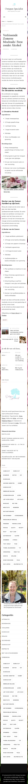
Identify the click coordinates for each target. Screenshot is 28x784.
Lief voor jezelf (8, 499)
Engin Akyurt (15, 313)
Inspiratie (6, 30)
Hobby (20, 483)
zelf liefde (6, 564)
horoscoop (7, 487)
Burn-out (16, 471)
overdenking (19, 515)
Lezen (19, 495)
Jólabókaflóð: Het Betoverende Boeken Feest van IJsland (13, 458)
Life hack (20, 499)
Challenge (5, 628)
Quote (13, 527)
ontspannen (7, 515)
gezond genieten (8, 483)
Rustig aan (6, 434)
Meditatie (6, 507)
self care (13, 531)
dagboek (6, 475)
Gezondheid (6, 640)
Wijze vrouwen (8, 560)
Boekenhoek (6, 623)
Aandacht (6, 471)
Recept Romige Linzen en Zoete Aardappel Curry (13, 439)
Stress (15, 540)
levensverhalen (8, 495)
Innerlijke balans (9, 491)
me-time (14, 503)
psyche (5, 527)
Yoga (18, 560)
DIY (21, 475)
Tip (20, 548)
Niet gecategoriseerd (10, 653)
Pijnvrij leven (16, 523)
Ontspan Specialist (14, 9)
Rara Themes (16, 779)
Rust (4, 531)
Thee (15, 544)
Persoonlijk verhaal (10, 519)
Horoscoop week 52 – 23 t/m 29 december (13, 445)
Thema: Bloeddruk (9, 548)
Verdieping (6, 552)
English (4, 636)
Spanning (6, 540)
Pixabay (4, 315)
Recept (5, 320)
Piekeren (6, 523)
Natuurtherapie (8, 511)
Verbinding (6, 657)
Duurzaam (6, 479)
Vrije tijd (17, 552)
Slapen (17, 536)
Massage (6, 503)
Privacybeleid (21, 781)
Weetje (5, 556)
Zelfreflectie (18, 564)
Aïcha (7, 49)
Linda (17, 423)
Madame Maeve (6, 421)
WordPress (14, 781)
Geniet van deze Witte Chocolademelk (10, 451)
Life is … (4, 355)
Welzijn (13, 556)
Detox (14, 475)
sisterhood (7, 536)
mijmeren (16, 507)
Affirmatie (6, 619)
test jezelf (7, 544)
